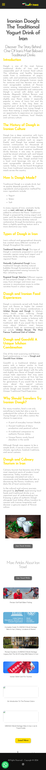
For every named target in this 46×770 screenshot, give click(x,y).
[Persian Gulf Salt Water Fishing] (21, 588)
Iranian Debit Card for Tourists (21, 677)
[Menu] (3, 4)
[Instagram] (23, 764)
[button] (5, 764)
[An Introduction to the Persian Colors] (21, 687)
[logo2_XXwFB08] (30, 4)
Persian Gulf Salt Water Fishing (21, 602)
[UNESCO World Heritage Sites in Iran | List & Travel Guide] (21, 712)
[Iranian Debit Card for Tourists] (21, 663)
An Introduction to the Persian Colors (21, 701)
